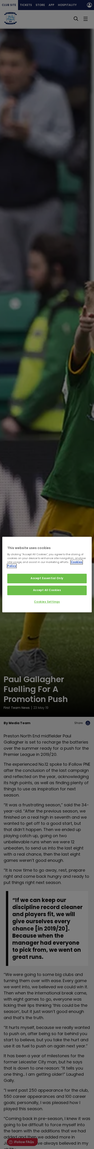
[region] (46, 575)
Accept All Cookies (47, 590)
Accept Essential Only (47, 578)
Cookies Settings (47, 602)
